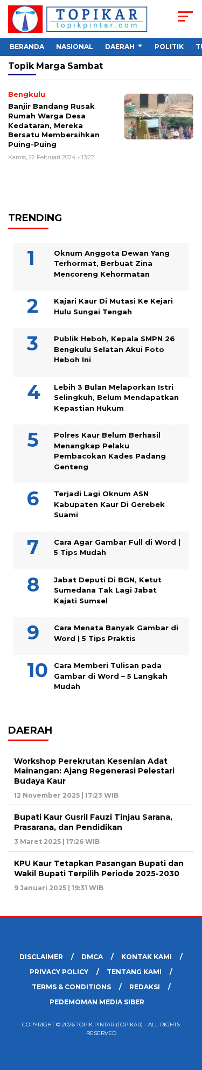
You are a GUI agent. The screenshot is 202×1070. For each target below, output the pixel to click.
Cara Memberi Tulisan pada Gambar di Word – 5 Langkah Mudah (111, 676)
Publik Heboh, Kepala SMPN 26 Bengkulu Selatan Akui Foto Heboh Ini (114, 349)
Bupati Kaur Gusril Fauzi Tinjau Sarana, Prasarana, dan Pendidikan (93, 822)
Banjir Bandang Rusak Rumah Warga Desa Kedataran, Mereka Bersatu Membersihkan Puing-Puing (54, 125)
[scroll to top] (187, 1007)
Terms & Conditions (71, 987)
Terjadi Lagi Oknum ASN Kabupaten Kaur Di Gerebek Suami (109, 504)
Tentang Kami (134, 972)
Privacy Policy (59, 972)
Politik (169, 47)
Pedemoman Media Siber (97, 1002)
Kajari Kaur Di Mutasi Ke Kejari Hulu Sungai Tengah (113, 306)
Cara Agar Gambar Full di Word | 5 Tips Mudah (117, 547)
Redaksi (144, 987)
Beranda (27, 47)
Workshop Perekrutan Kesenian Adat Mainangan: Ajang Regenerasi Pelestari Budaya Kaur (94, 770)
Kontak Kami (146, 957)
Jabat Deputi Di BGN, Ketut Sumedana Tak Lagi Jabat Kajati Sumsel (108, 590)
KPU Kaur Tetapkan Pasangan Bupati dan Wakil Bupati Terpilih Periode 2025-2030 (99, 868)
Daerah (120, 47)
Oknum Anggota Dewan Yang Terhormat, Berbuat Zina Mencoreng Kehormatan (112, 263)
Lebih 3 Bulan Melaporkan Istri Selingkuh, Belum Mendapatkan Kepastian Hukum (116, 397)
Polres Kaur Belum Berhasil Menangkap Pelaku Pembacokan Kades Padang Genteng (110, 451)
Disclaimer (41, 957)
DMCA (92, 957)
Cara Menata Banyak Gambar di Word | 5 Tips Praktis (116, 633)
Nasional (74, 47)
